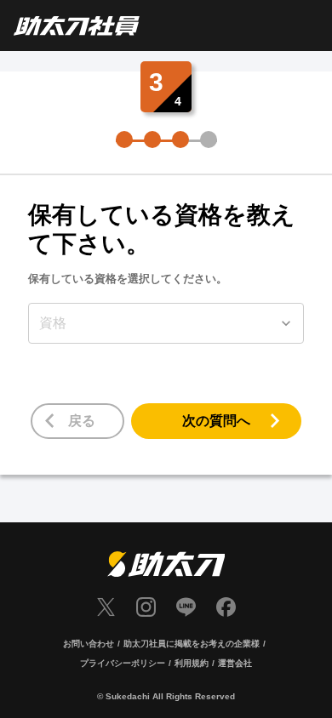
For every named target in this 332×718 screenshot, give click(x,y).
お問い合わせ (88, 643)
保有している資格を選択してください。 (127, 278)
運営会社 (235, 663)
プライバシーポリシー (122, 663)
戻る (81, 420)
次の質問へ (216, 420)
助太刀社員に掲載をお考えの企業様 (191, 643)
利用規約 (192, 663)
